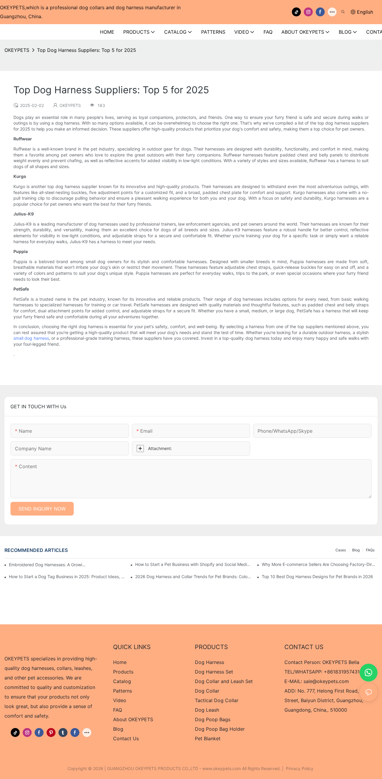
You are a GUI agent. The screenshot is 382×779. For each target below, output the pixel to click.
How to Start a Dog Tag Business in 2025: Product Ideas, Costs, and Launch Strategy (67, 576)
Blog (356, 550)
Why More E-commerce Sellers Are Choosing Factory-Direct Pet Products (320, 564)
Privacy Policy (299, 768)
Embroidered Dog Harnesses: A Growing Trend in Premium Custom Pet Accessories (48, 564)
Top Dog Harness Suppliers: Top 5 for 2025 (86, 50)
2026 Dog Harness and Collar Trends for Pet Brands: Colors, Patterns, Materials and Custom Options (193, 576)
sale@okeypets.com (326, 681)
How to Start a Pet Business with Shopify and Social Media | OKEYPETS (193, 564)
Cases (340, 550)
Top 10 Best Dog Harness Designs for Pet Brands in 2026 (317, 576)
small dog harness (31, 338)
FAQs (370, 550)
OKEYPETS (16, 50)
